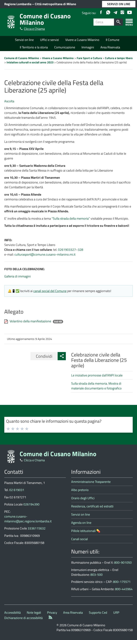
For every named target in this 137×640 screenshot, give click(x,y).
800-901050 (123, 562)
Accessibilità (12, 612)
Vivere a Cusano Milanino (82, 39)
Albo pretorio (80, 489)
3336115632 (36, 528)
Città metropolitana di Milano (55, 4)
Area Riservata (110, 47)
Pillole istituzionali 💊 (85, 530)
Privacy (52, 612)
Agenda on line (81, 522)
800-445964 (124, 589)
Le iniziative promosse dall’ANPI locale (97, 375)
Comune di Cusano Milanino (45, 19)
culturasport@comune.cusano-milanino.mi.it (44, 254)
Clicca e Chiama (34, 28)
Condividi (44, 356)
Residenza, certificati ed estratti (92, 506)
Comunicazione (64, 47)
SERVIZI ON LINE (118, 4)
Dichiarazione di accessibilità (23, 617)
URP (116, 612)
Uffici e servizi (49, 39)
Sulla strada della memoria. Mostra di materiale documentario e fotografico (96, 386)
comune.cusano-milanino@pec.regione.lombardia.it (28, 519)
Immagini (88, 47)
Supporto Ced (98, 612)
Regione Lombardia (17, 4)
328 (80, 249)
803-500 (96, 574)
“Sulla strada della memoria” (71, 218)
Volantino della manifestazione (31, 321)
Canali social (79, 539)
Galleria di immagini (17, 276)
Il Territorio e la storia (34, 47)
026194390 (31, 504)
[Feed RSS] (50, 617)
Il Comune (112, 39)
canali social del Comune (50, 290)
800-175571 (122, 581)
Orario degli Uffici (83, 498)
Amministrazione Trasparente (91, 481)
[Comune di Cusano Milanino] (11, 21)
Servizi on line (24, 39)
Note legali (34, 612)
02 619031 (16, 489)
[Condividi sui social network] (62, 356)
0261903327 (67, 249)
